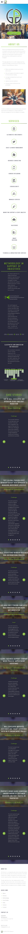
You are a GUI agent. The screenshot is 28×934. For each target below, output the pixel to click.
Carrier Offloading (14, 173)
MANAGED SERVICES (14, 735)
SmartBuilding (14, 239)
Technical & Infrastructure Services (14, 253)
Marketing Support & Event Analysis (14, 212)
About (4, 893)
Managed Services (14, 199)
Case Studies (6, 900)
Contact (4, 907)
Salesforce (14, 225)
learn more (14, 33)
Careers (5, 905)
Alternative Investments (14, 135)
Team (4, 902)
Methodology (6, 898)
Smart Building (14, 408)
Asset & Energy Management (14, 148)
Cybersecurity (14, 186)
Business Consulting (14, 160)
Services (5, 895)
